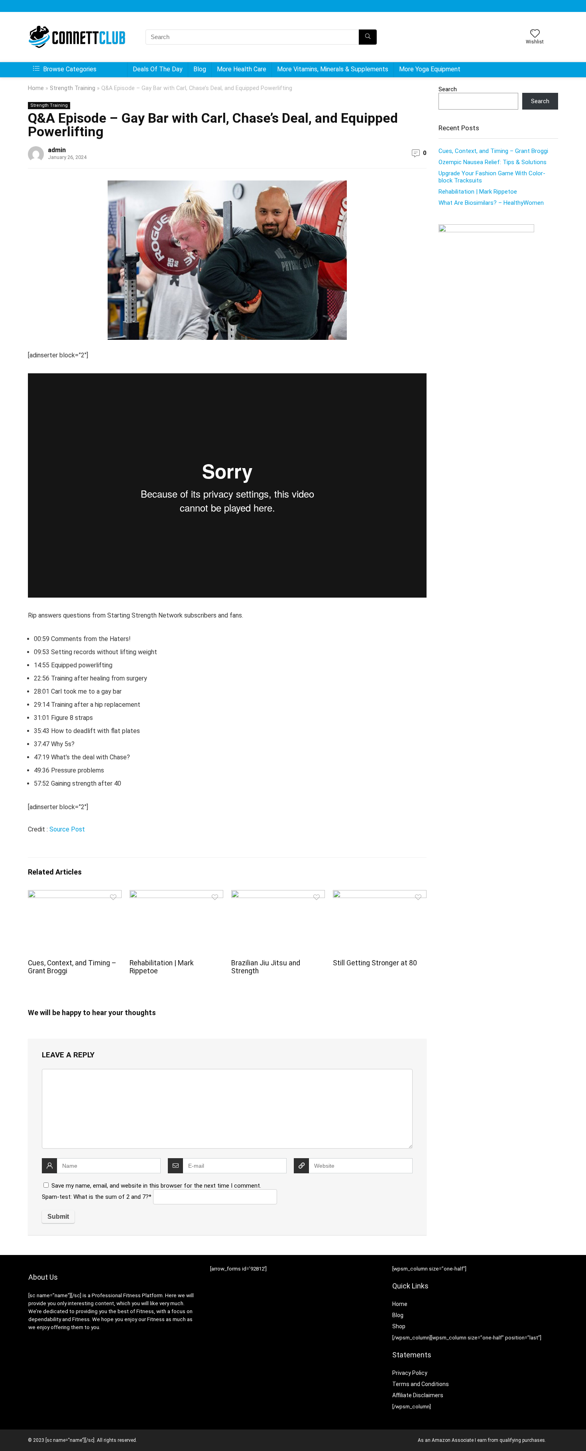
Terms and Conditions (420, 1384)
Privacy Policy (409, 1373)
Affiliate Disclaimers (417, 1395)
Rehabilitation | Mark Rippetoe (478, 191)
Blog (199, 69)
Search (448, 89)
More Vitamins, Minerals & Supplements (332, 69)
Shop (398, 1326)
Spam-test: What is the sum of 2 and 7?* (96, 1196)
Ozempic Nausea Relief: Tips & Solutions (493, 162)
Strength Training (72, 88)
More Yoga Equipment (429, 69)
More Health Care (241, 69)
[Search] (368, 37)
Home (36, 88)
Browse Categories (68, 69)
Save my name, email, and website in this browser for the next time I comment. (156, 1185)
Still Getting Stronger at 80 (375, 963)
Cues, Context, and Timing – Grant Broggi (493, 151)
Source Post (67, 829)
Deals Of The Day (158, 69)
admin (57, 150)
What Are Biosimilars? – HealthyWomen (491, 202)
